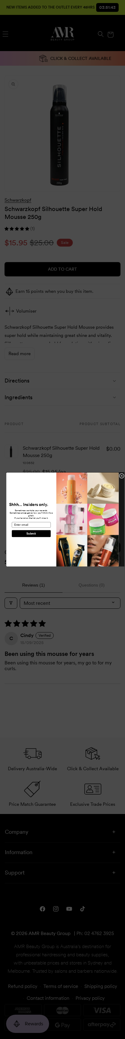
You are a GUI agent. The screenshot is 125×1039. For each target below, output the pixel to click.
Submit (31, 533)
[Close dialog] (122, 476)
